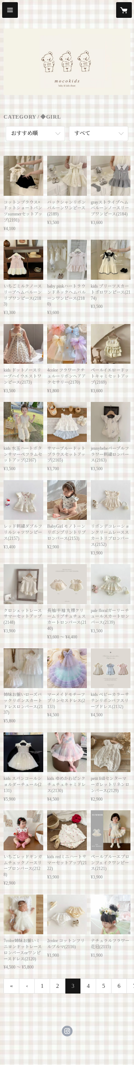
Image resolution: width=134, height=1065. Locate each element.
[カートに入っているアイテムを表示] (124, 10)
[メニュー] (10, 10)
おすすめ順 (24, 133)
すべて (82, 133)
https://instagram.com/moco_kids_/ (67, 1031)
